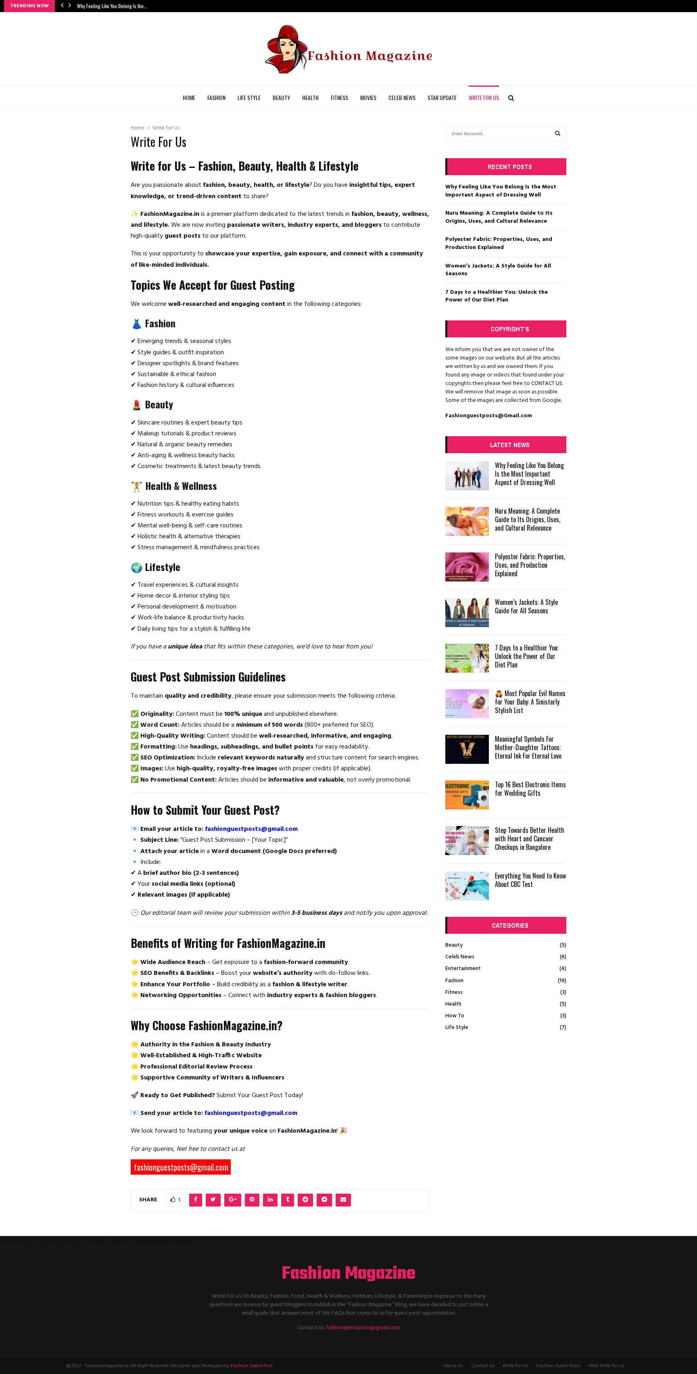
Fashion (216, 97)
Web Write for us (606, 1366)
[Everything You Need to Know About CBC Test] (467, 886)
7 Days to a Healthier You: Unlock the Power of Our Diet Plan (496, 296)
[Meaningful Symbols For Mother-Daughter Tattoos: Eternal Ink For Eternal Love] (467, 749)
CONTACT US (546, 383)
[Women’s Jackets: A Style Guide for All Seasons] (467, 612)
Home (189, 97)
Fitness (339, 97)
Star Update (442, 97)
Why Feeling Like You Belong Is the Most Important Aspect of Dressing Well (500, 191)
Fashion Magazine (348, 1274)
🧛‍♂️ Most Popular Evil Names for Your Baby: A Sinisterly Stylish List (530, 701)
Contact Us (483, 1366)
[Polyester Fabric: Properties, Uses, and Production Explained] (467, 566)
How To (454, 1016)
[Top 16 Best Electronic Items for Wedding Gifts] (467, 794)
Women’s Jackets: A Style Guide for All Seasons (498, 270)
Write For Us (484, 97)
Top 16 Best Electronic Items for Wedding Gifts (530, 789)
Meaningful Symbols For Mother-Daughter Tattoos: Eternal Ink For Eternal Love (528, 747)
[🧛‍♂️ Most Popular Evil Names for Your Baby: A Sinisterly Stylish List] (467, 703)
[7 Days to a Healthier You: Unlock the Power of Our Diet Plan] (467, 658)
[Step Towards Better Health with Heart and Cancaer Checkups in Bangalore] (467, 840)
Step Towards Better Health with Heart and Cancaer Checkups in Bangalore (529, 838)
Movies (368, 97)
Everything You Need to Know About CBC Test (530, 880)
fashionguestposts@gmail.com (363, 1327)
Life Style (249, 97)
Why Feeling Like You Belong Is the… (111, 5)
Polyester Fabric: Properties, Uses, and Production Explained (498, 243)
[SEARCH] (557, 134)
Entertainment (463, 968)
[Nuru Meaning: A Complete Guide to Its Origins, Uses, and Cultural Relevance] (467, 521)
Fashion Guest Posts (558, 1366)
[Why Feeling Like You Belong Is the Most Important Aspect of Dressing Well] (467, 475)
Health (310, 97)
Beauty (281, 97)
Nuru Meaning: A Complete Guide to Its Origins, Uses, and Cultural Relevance (499, 217)
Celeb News (401, 97)
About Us (453, 1366)
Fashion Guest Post (252, 1366)
